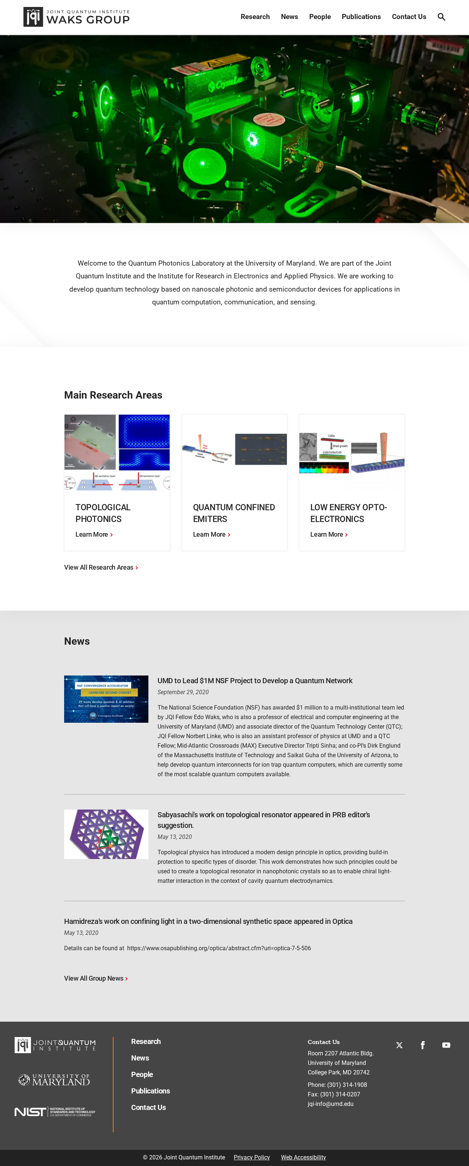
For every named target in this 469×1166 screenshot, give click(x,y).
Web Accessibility (303, 1157)
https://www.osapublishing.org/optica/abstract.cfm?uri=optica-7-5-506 (219, 948)
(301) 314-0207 (340, 1094)
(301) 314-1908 (347, 1084)
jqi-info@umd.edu (331, 1103)
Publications (361, 16)
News (289, 16)
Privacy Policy (252, 1157)
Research (255, 16)
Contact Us (409, 16)
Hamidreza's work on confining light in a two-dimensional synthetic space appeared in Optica (208, 921)
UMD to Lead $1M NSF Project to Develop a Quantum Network (255, 680)
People (320, 16)
